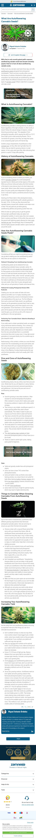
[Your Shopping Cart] (34, 5)
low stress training (13, 481)
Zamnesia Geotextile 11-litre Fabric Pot (18, 570)
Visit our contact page (28, 804)
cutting (19, 479)
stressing (11, 661)
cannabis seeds (10, 82)
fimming (23, 479)
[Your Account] (31, 5)
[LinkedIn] (32, 732)
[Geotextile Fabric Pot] (18, 509)
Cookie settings (18, 836)
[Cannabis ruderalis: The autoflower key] (18, 115)
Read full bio (5, 731)
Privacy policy (30, 822)
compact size (5, 146)
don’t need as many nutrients (16, 433)
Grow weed (10, 13)
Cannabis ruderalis (11, 180)
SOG (19, 689)
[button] (5, 47)
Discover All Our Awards (18, 758)
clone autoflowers (15, 485)
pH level (13, 643)
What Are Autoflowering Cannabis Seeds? (23, 13)
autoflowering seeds (7, 71)
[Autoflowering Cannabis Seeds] (18, 33)
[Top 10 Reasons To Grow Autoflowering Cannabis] (18, 371)
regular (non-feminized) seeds (24, 269)
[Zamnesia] (17, 5)
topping (29, 479)
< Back (18, 739)
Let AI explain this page (18, 55)
